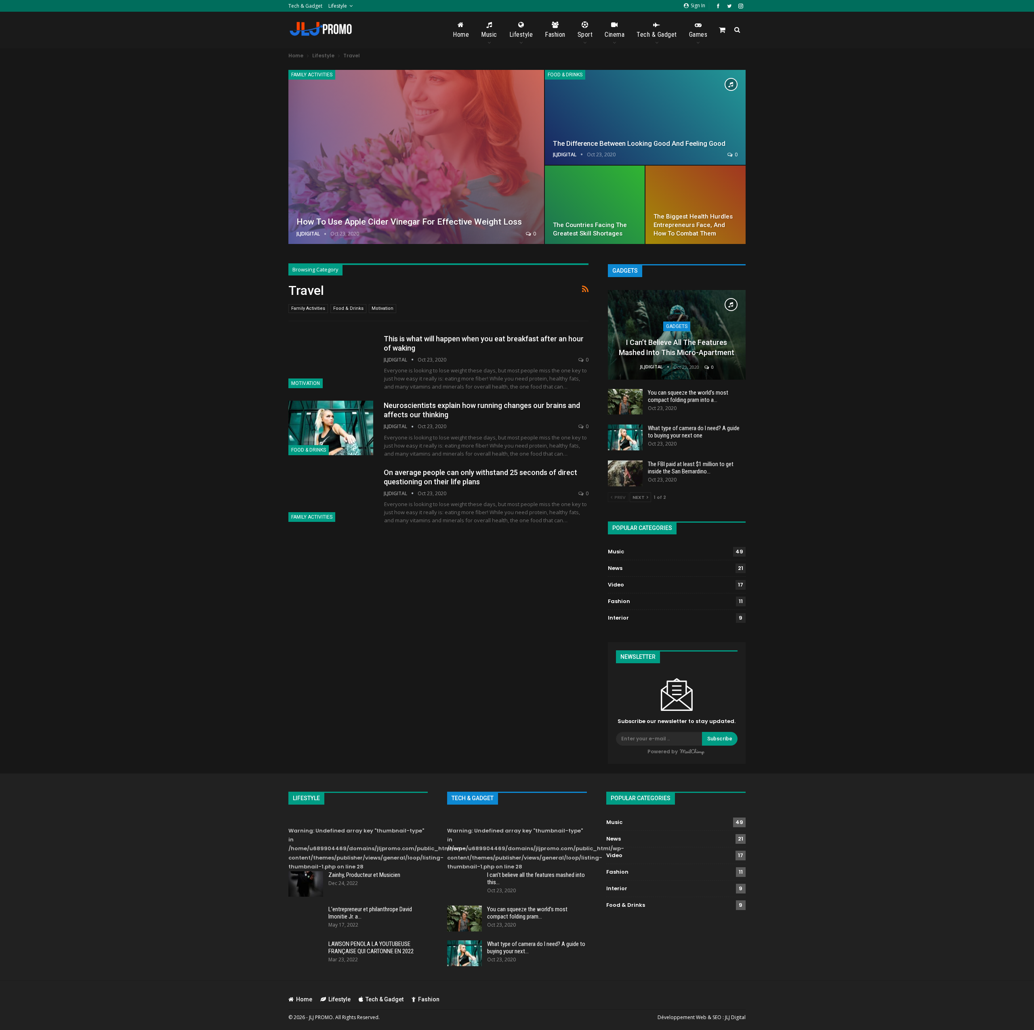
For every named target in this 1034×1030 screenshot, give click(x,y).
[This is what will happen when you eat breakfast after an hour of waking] (330, 361)
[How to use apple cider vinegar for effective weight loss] (416, 156)
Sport (585, 34)
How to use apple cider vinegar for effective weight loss (409, 222)
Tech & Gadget (305, 5)
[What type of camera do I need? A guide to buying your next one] (625, 437)
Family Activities (311, 75)
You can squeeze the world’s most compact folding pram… (527, 913)
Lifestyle (337, 5)
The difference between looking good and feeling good (639, 143)
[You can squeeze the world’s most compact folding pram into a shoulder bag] (625, 402)
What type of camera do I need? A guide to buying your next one (694, 432)
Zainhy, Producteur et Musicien (364, 875)
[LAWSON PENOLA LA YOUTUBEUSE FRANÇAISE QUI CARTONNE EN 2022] (305, 953)
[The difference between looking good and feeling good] (645, 117)
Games (698, 34)
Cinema (614, 34)
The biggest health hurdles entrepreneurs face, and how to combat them (693, 225)
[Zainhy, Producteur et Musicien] (305, 884)
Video (616, 585)
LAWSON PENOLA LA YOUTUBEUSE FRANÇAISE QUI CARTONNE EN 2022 (371, 947)
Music (489, 34)
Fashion (555, 34)
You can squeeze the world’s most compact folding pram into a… (688, 396)
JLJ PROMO (321, 1017)
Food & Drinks (565, 75)
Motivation (382, 308)
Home (461, 34)
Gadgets (676, 326)
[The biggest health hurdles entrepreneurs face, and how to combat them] (695, 204)
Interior (618, 618)
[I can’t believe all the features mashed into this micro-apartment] (676, 335)
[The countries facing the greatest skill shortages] (595, 204)
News (615, 568)
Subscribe (719, 739)
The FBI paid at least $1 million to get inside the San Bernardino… (690, 467)
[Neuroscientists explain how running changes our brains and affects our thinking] (330, 428)
